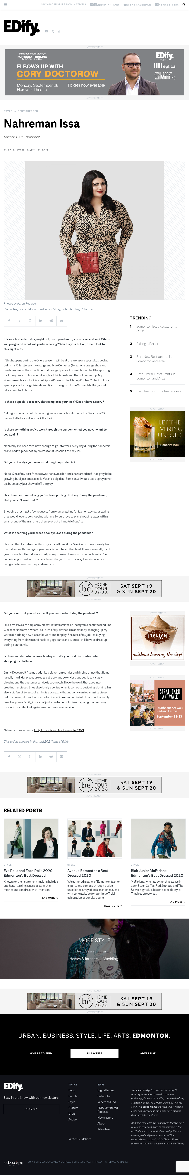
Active (72, 1119)
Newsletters (105, 1118)
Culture (73, 1108)
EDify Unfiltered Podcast (107, 1110)
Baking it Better (147, 344)
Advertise (148, 1053)
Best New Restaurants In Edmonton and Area (154, 358)
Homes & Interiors (84, 958)
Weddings (111, 958)
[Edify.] (22, 28)
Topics (73, 1084)
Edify (100, 1084)
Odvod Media (120, 1161)
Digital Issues (105, 1090)
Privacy (98, 1161)
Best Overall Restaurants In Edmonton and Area (155, 376)
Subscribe (95, 1053)
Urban (72, 1113)
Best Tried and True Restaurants (159, 391)
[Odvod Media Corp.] (13, 1163)
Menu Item (75, 1133)
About (101, 1123)
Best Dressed (28, 111)
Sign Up (31, 1109)
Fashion (107, 951)
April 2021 (44, 742)
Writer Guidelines (79, 1139)
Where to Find (41, 1053)
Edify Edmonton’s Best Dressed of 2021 (59, 730)
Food (71, 1090)
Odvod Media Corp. (56, 1161)
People (72, 1096)
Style (8, 111)
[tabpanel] (94, 1044)
